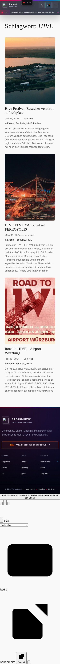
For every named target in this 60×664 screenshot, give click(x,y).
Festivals (20, 123)
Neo (30, 118)
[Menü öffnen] (55, 5)
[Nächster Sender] (8, 503)
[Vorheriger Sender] (1, 503)
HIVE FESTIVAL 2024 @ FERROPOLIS (25, 227)
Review (37, 123)
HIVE (29, 123)
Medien (42, 489)
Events (11, 123)
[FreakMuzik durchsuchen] (42, 5)
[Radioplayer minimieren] (28, 662)
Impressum (30, 489)
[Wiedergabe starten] (5, 502)
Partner (51, 489)
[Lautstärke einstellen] (1, 520)
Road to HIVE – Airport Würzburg (23, 351)
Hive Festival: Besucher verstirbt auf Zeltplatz (29, 111)
